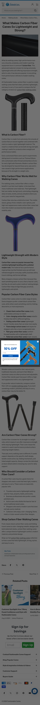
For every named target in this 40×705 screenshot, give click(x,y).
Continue (10, 355)
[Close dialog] (38, 341)
